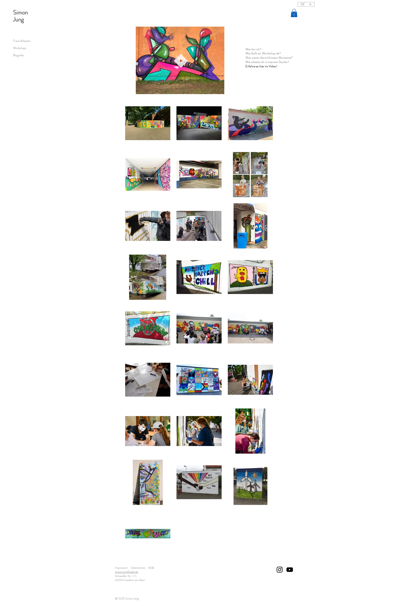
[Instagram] (280, 570)
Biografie (18, 55)
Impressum (121, 568)
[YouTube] (290, 570)
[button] (294, 13)
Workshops (19, 48)
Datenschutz (138, 568)
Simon (20, 12)
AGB (151, 568)
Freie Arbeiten (22, 41)
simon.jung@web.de (126, 572)
